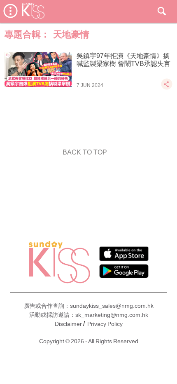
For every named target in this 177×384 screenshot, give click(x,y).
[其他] (167, 87)
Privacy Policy (105, 324)
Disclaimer (68, 324)
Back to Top (85, 152)
